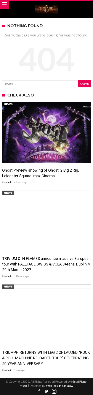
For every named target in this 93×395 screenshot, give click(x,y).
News (8, 104)
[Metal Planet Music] (46, 5)
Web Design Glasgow (59, 385)
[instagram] (54, 391)
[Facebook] (38, 391)
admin (8, 182)
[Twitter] (46, 391)
